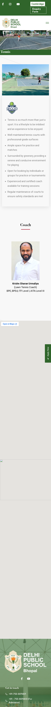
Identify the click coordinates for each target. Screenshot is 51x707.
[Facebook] (21, 679)
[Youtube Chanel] (28, 679)
